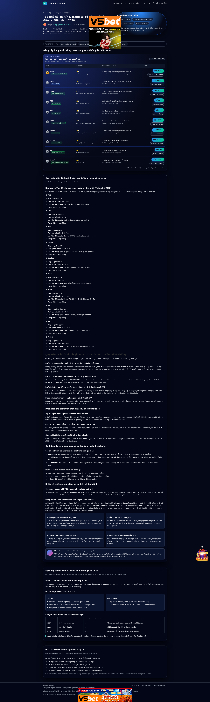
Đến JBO (159, 149)
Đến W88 (159, 100)
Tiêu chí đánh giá (146, 686)
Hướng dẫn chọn (137, 3)
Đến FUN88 (158, 90)
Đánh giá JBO (158, 153)
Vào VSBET (158, 71)
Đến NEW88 (158, 130)
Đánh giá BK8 (158, 114)
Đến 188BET (157, 81)
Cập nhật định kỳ (157, 59)
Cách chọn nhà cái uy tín (87, 44)
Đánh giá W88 (158, 104)
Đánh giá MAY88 (157, 124)
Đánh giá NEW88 (157, 134)
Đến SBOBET (157, 159)
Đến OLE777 (157, 140)
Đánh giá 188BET (157, 85)
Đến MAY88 (158, 120)
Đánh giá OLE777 (157, 144)
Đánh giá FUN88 (157, 94)
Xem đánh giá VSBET (156, 75)
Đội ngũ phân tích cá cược (61, 25)
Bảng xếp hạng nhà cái (68, 44)
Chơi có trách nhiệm (157, 3)
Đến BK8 (159, 110)
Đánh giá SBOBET (157, 163)
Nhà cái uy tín (119, 3)
